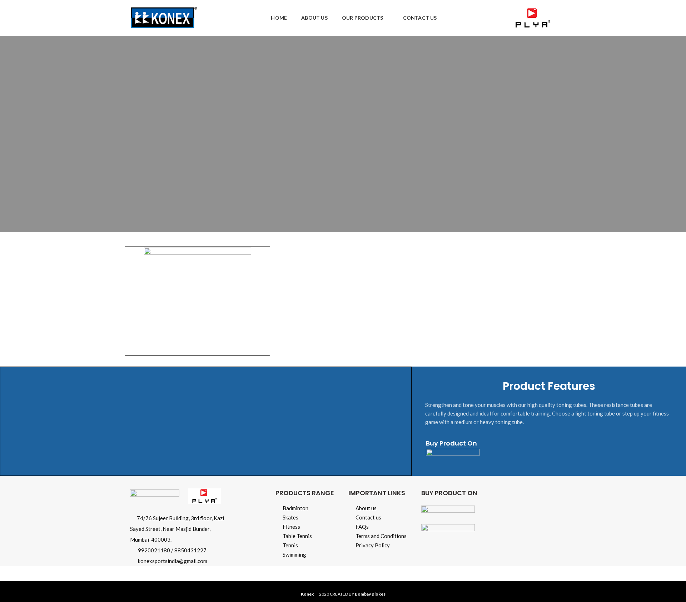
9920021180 (154, 550)
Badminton (295, 508)
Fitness (291, 526)
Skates (290, 517)
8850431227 (190, 550)
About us (366, 508)
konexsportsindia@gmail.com (172, 561)
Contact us (368, 517)
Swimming (294, 554)
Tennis (290, 545)
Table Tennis (297, 536)
